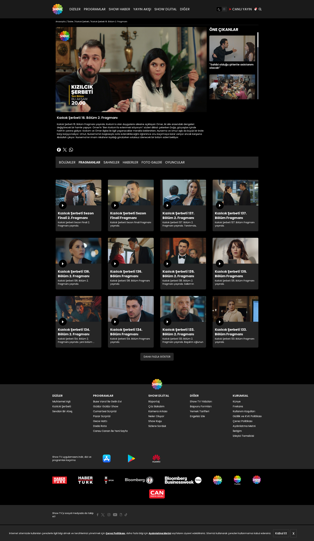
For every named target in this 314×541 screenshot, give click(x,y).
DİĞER (185, 9)
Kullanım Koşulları (244, 411)
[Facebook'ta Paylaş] (59, 150)
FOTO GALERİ (151, 162)
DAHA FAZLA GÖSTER (157, 357)
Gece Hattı (100, 421)
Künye (237, 401)
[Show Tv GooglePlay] (131, 458)
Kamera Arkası (157, 411)
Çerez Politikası (115, 533)
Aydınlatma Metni (160, 533)
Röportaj (153, 401)
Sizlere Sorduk (157, 426)
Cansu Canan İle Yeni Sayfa (110, 431)
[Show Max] (257, 480)
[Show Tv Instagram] (108, 514)
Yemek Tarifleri (199, 411)
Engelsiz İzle (197, 416)
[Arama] (260, 9)
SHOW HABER (119, 9)
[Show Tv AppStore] (106, 458)
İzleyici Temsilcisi (243, 436)
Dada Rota (100, 426)
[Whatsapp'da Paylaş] (71, 149)
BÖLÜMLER (67, 162)
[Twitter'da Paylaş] (65, 150)
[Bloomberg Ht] (139, 480)
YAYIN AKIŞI (142, 9)
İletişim (237, 431)
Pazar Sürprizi (101, 416)
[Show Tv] (57, 9)
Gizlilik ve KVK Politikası (247, 416)
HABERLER (130, 162)
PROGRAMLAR (94, 9)
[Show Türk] (237, 480)
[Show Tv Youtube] (115, 514)
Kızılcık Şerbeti (61, 406)
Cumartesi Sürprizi (104, 411)
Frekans (238, 406)
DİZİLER (74, 9)
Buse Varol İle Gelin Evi (107, 401)
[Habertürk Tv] (85, 480)
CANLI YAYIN (242, 9)
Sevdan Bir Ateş (62, 411)
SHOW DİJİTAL (165, 9)
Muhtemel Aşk (61, 401)
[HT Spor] (108, 480)
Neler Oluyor (156, 416)
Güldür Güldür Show (105, 406)
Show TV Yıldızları (201, 401)
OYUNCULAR (175, 162)
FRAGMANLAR (89, 162)
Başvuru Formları (201, 406)
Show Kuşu (155, 421)
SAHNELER (111, 162)
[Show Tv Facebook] (97, 514)
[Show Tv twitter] (103, 514)
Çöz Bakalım (156, 406)
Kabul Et (281, 533)
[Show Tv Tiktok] (126, 514)
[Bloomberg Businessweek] (183, 480)
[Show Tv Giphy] (121, 514)
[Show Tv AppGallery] (156, 458)
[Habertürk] (59, 480)
